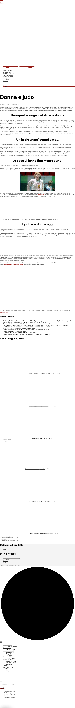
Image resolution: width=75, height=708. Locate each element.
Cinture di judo (7, 72)
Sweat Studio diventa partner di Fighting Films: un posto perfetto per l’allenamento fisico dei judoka (31, 324)
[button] (3, 85)
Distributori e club (8, 79)
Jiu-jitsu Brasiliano (8, 76)
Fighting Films (5, 104)
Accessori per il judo (8, 73)
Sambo (5, 78)
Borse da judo (10, 652)
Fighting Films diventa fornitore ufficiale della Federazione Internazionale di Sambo (26, 329)
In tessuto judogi (10, 658)
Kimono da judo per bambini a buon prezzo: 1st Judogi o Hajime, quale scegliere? (25, 322)
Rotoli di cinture (10, 649)
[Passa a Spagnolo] (6, 679)
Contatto (5, 81)
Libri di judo (9, 655)
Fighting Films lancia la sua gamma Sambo (15, 331)
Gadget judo (9, 654)
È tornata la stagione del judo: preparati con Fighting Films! (19, 332)
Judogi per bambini (11, 646)
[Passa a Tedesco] (6, 677)
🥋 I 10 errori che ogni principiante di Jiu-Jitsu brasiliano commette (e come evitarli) (26, 326)
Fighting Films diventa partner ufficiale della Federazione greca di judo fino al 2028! (26, 334)
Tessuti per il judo (8, 75)
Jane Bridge (40, 194)
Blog (7, 670)
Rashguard (9, 664)
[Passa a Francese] (6, 674)
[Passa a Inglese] (6, 676)
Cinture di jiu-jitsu (11, 662)
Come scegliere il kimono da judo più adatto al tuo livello (19, 328)
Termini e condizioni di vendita (11, 558)
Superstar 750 (4, 312)
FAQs (4, 562)
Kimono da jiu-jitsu (11, 661)
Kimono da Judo (7, 70)
